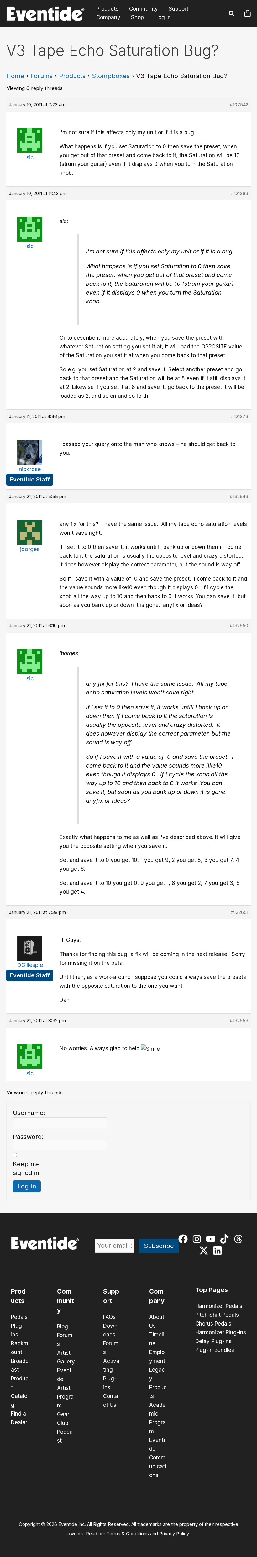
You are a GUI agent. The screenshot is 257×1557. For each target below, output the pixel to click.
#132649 (239, 496)
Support (178, 9)
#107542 (239, 105)
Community (143, 9)
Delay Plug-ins (213, 1341)
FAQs (109, 1317)
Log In (163, 17)
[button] (232, 14)
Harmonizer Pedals (218, 1306)
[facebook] (184, 1239)
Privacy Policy (174, 1534)
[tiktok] (226, 1239)
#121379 (239, 416)
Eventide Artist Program (65, 1388)
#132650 (239, 626)
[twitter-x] (205, 1250)
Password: (28, 1136)
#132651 (239, 912)
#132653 (239, 1020)
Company (108, 17)
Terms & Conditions (128, 1534)
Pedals (19, 1317)
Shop (137, 17)
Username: (29, 1113)
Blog (62, 1326)
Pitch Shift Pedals (217, 1315)
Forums (41, 76)
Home (15, 76)
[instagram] (198, 1239)
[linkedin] (219, 1250)
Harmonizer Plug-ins (220, 1332)
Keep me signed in (26, 1168)
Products (107, 9)
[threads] (239, 1239)
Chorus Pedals (213, 1324)
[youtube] (212, 1239)
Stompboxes (111, 76)
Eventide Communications (157, 1457)
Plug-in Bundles (214, 1350)
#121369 (239, 193)
